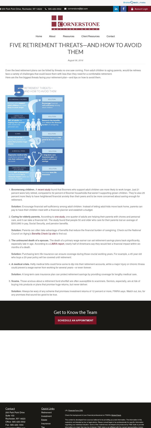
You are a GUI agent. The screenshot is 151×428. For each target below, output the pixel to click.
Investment (46, 416)
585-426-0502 (54, 8)
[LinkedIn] (116, 9)
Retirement (46, 412)
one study (60, 216)
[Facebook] (123, 9)
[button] (39, 36)
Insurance (46, 423)
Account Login (141, 8)
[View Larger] (34, 183)
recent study (44, 189)
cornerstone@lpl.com (78, 8)
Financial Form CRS (75, 410)
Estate (44, 419)
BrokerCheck (116, 415)
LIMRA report (57, 243)
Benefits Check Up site (44, 233)
